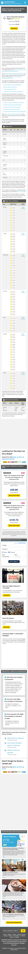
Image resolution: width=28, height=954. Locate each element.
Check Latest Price (14, 495)
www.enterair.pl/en (21, 191)
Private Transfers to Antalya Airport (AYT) (12, 84)
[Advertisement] (14, 434)
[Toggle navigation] (25, 2)
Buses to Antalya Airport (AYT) (10, 87)
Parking (5, 935)
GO (23, 931)
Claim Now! (7, 595)
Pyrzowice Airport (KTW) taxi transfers (11, 109)
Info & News (16, 935)
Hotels (10, 935)
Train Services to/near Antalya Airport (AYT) (13, 91)
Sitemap (17, 937)
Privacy (12, 937)
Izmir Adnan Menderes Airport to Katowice (14, 745)
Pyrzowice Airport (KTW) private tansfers (12, 104)
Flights (9, 934)
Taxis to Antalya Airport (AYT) (9, 89)
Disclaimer (22, 935)
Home (5, 934)
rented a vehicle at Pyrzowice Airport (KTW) (14, 73)
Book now (14, 28)
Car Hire (14, 934)
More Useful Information (14, 922)
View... (4, 857)
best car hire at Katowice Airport (13, 458)
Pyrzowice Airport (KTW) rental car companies (13, 102)
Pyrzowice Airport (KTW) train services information (14, 111)
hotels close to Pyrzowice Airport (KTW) (13, 114)
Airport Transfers (21, 934)
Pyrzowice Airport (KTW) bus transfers (11, 107)
